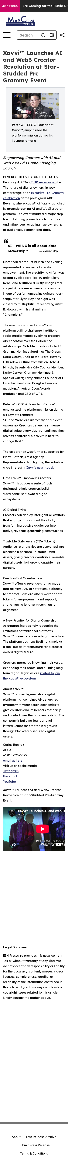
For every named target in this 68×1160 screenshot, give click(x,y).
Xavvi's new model (39, 467)
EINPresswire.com (43, 182)
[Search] (42, 35)
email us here (12, 760)
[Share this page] (62, 35)
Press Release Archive (40, 1137)
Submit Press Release (34, 1145)
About (16, 1137)
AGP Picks (10, 6)
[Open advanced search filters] (51, 35)
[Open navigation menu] (7, 35)
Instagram (11, 771)
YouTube (9, 781)
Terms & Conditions (34, 1153)
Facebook (10, 776)
